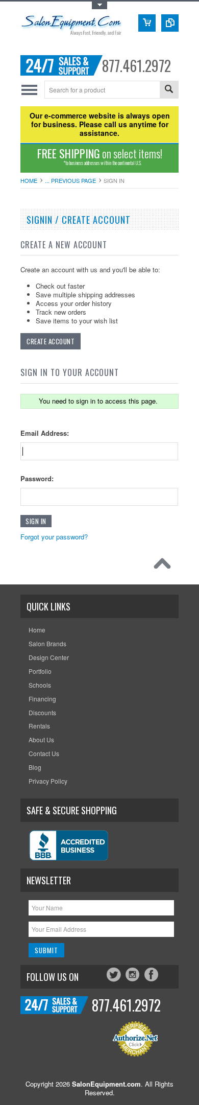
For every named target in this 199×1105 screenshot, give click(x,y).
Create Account (50, 341)
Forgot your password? (54, 537)
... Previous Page (70, 180)
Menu (29, 90)
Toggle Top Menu (99, 5)
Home (28, 180)
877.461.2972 (136, 65)
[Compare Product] (170, 23)
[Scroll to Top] (165, 566)
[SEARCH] (169, 90)
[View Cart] (147, 23)
